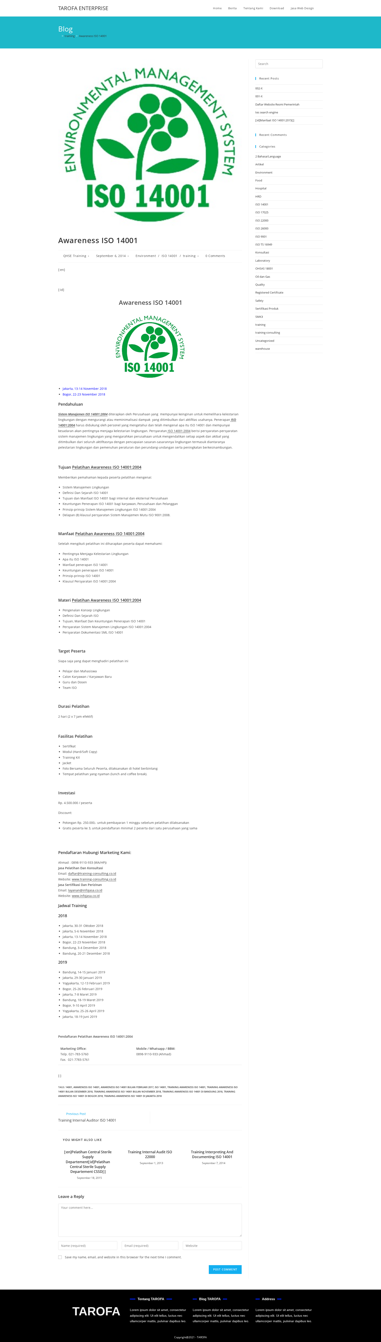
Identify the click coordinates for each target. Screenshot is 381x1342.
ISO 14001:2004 (178, 431)
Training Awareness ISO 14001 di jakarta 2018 (133, 1096)
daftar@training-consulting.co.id (92, 873)
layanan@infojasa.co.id (85, 890)
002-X (259, 88)
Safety (259, 301)
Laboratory (262, 260)
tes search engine (266, 112)
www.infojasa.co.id (86, 896)
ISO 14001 (169, 256)
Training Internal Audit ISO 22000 (150, 1154)
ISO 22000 (261, 220)
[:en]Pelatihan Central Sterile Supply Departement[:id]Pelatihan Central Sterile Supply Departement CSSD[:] (88, 1162)
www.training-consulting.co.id (94, 879)
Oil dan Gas (262, 277)
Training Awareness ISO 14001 (186, 1087)
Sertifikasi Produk (266, 309)
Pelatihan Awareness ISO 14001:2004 (106, 467)
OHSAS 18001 (264, 268)
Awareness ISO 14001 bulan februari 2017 (127, 1087)
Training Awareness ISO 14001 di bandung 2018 (192, 1091)
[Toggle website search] (321, 8)
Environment (146, 256)
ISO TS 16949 (263, 244)
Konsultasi (262, 252)
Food (258, 180)
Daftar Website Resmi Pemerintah (277, 104)
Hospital (260, 188)
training (189, 256)
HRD (258, 196)
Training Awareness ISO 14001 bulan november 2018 (127, 1091)
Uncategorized (264, 341)
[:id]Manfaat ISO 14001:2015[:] (274, 120)
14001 (68, 1087)
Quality (260, 285)
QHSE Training (74, 256)
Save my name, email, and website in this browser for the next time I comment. (123, 1257)
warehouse (262, 349)
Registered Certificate (269, 292)
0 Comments (215, 256)
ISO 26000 (261, 228)
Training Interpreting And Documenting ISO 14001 (212, 1154)
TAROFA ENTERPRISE (83, 8)
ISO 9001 (261, 236)
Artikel (259, 164)
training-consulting (267, 333)
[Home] (59, 36)
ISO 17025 (261, 212)
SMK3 (259, 317)
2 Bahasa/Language (268, 156)
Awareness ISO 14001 (93, 36)
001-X (259, 96)
